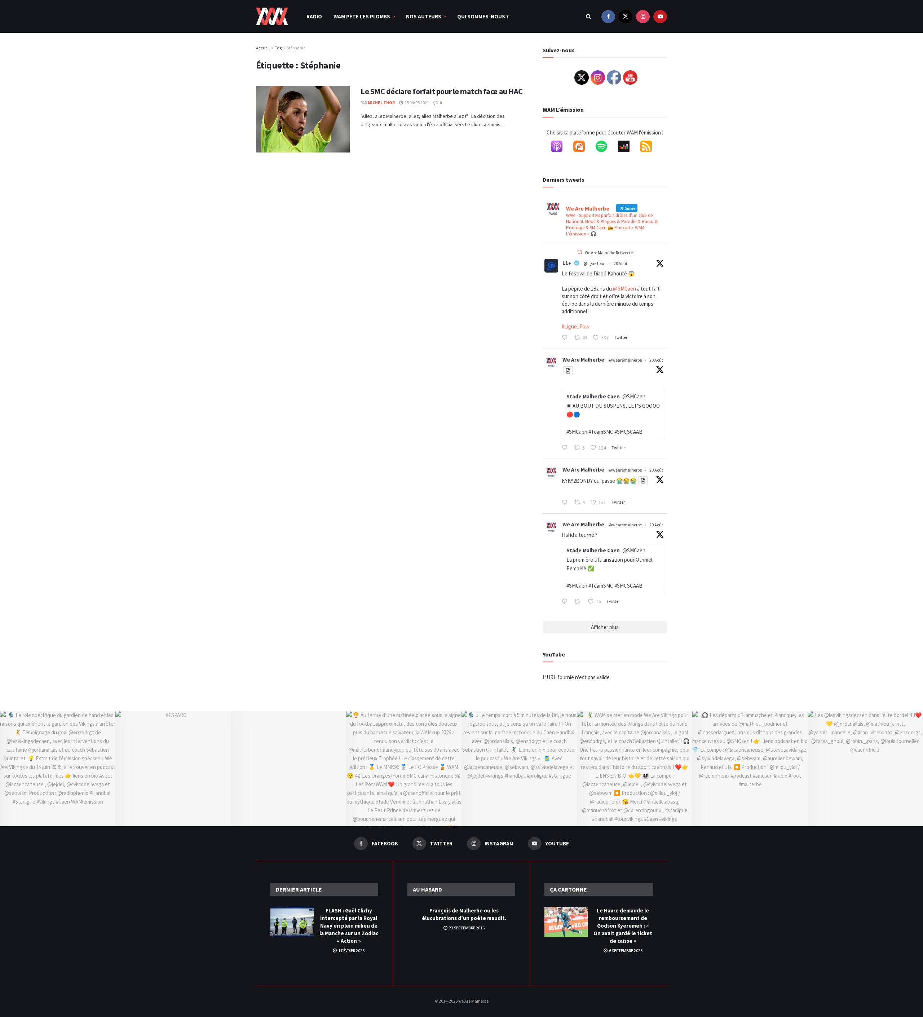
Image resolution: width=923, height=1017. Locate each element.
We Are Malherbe (583, 359)
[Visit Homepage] (272, 17)
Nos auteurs (423, 16)
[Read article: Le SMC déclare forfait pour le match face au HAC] (303, 119)
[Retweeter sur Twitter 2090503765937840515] (579, 602)
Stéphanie (296, 47)
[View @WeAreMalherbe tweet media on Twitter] (568, 370)
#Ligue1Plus (575, 326)
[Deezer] (627, 148)
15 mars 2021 (416, 102)
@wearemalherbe (625, 360)
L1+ (566, 263)
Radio (314, 16)
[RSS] (650, 148)
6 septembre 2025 (625, 950)
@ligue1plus (594, 263)
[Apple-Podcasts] (560, 148)
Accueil (263, 47)
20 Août (620, 263)
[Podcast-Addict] (582, 148)
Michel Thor (381, 102)
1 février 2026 (351, 950)
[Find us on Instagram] (643, 16)
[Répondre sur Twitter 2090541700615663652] (566, 448)
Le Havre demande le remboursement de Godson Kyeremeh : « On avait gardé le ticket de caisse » (622, 925)
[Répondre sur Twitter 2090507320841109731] (566, 503)
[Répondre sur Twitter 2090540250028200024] (566, 338)
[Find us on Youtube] (660, 16)
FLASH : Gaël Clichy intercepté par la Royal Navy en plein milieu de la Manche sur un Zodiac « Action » (348, 925)
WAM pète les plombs (362, 16)
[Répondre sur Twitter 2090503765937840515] (566, 602)
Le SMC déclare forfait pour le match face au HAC (442, 91)
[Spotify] (605, 148)
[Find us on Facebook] (608, 16)
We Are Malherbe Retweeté (609, 252)
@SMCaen (624, 288)
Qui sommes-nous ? (483, 16)
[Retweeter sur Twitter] (579, 252)
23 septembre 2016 (466, 927)
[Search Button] (588, 16)
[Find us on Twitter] (625, 16)
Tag (278, 47)
